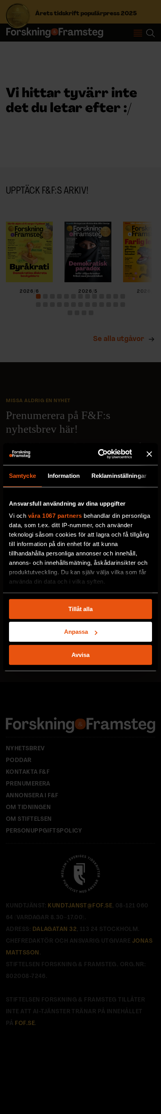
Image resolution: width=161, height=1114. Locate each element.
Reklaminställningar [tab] (119, 475)
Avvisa (80, 654)
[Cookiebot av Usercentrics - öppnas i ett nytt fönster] (99, 454)
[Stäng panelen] (149, 454)
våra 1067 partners (55, 515)
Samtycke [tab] (22, 475)
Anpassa (76, 631)
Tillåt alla (80, 609)
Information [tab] (64, 475)
